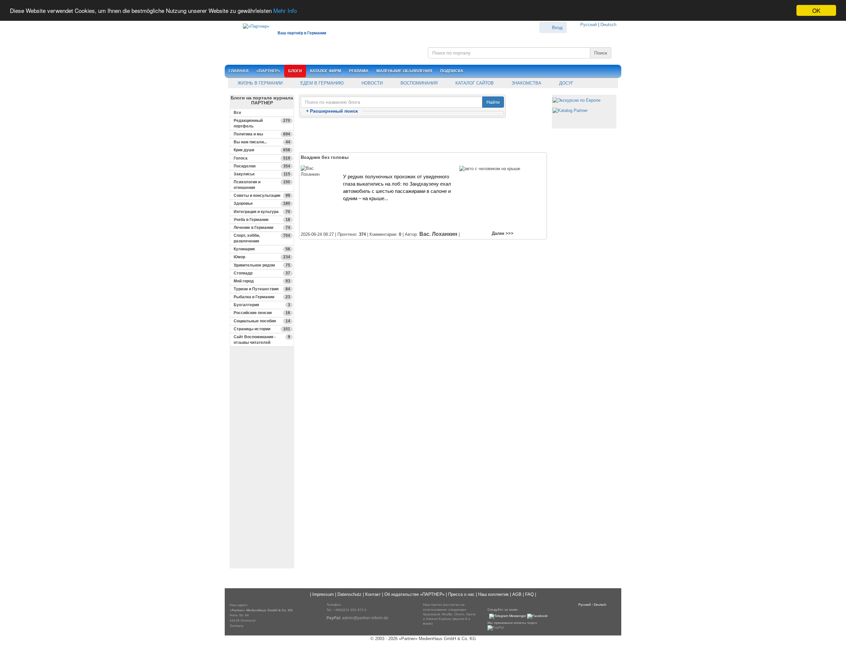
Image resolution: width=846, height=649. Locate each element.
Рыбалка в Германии (262, 297)
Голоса (262, 158)
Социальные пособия (262, 321)
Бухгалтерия (262, 305)
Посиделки (262, 166)
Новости (371, 83)
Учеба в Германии (262, 219)
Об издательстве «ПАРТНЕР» (414, 594)
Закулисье (262, 174)
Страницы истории (262, 329)
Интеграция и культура (262, 211)
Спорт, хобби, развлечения (262, 238)
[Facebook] (537, 616)
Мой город (262, 281)
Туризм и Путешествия (262, 289)
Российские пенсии (262, 312)
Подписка (451, 71)
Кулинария (262, 249)
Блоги (295, 71)
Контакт (373, 594)
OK (816, 10)
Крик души (262, 150)
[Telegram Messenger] (507, 616)
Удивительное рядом (262, 265)
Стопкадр (262, 273)
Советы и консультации (262, 195)
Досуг (565, 83)
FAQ (529, 594)
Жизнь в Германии (259, 83)
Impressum (323, 594)
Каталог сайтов (474, 83)
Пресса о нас (461, 594)
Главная (239, 71)
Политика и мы (262, 134)
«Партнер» (268, 71)
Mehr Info (285, 11)
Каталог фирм (325, 71)
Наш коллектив (493, 594)
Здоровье (262, 203)
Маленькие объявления (404, 71)
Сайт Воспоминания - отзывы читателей (262, 340)
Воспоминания (418, 83)
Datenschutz (349, 594)
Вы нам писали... (262, 142)
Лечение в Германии (262, 227)
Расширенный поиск (332, 111)
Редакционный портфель (262, 123)
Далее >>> (503, 233)
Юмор (262, 257)
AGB (516, 594)
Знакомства (525, 83)
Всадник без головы (325, 157)
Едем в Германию (321, 83)
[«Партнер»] (252, 25)
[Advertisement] (261, 469)
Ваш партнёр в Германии (302, 33)
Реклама (358, 71)
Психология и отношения (262, 185)
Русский (588, 24)
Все (237, 112)
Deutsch (608, 24)
